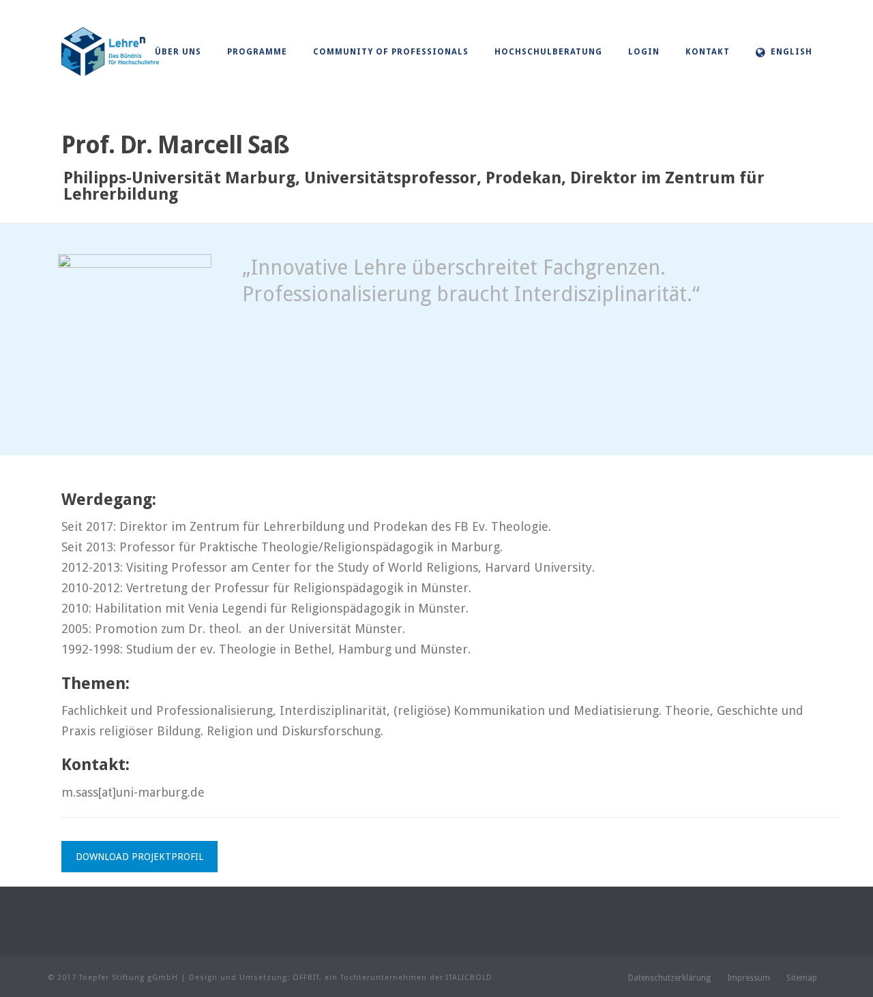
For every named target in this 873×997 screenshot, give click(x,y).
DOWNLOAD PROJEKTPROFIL (139, 856)
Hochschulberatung (548, 52)
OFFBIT (306, 977)
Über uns (178, 52)
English (791, 52)
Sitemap (801, 978)
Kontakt (707, 52)
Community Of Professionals (391, 52)
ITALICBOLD (469, 977)
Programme (257, 52)
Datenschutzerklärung (669, 978)
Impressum (748, 978)
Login (644, 52)
